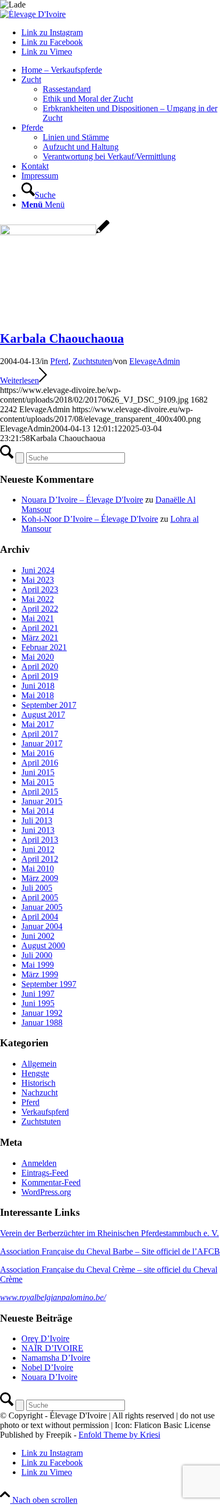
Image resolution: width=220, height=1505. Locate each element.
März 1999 (39, 974)
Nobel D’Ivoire (47, 1367)
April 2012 (39, 858)
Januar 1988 (41, 1022)
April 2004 (39, 916)
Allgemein (39, 1063)
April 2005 (39, 897)
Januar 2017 (41, 743)
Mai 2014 (37, 810)
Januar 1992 (41, 1012)
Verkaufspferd (45, 1111)
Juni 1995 (37, 1003)
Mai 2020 (37, 656)
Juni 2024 (37, 570)
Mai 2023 (37, 579)
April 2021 (39, 627)
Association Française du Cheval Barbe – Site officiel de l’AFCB (110, 1251)
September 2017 (48, 704)
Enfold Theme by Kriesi (119, 1434)
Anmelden (39, 1163)
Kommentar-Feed (51, 1182)
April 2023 (39, 589)
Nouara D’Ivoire (49, 1376)
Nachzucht (39, 1092)
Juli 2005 (36, 887)
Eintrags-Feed (44, 1172)
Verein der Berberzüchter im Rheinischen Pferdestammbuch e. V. (109, 1233)
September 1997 (48, 984)
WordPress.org (46, 1192)
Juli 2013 (36, 820)
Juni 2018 (37, 685)
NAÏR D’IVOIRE (52, 1348)
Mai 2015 (37, 781)
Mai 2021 (37, 618)
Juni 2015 (37, 772)
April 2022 (39, 608)
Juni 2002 (37, 935)
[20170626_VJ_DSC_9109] (54, 232)
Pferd (59, 361)
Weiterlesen (19, 380)
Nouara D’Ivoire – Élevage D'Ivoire (82, 499)
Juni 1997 (37, 993)
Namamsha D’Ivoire (55, 1357)
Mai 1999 (37, 964)
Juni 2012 (37, 849)
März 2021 (39, 637)
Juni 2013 (37, 830)
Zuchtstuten (92, 361)
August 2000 (43, 945)
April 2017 (39, 733)
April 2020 (39, 666)
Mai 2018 (37, 695)
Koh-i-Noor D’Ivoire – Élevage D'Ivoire (89, 518)
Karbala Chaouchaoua (62, 338)
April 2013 (39, 839)
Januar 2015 (41, 801)
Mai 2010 (37, 868)
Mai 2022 (37, 599)
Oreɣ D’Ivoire (45, 1338)
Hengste (35, 1073)
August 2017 (43, 714)
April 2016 (39, 762)
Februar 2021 (44, 647)
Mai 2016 (37, 753)
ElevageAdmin (154, 361)
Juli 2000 (36, 955)
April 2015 (39, 791)
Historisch (38, 1082)
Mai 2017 (37, 724)
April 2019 (39, 676)
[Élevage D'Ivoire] (33, 14)
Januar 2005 (41, 907)
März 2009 (39, 878)
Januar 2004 (41, 926)
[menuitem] (120, 70)
